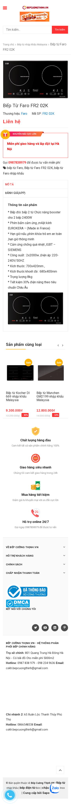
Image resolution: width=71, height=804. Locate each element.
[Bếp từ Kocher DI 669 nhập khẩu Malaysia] (20, 373)
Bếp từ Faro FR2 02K (38, 168)
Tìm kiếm (60, 29)
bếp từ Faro (15, 168)
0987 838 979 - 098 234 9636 (36, 663)
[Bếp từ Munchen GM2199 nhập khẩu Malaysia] (50, 373)
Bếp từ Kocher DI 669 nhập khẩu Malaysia (18, 396)
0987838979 (17, 162)
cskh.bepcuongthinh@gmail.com (27, 668)
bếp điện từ (27, 788)
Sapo (46, 793)
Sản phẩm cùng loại (24, 344)
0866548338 (25, 724)
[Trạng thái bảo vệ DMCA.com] (18, 603)
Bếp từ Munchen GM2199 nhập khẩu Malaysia (50, 396)
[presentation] (58, 345)
